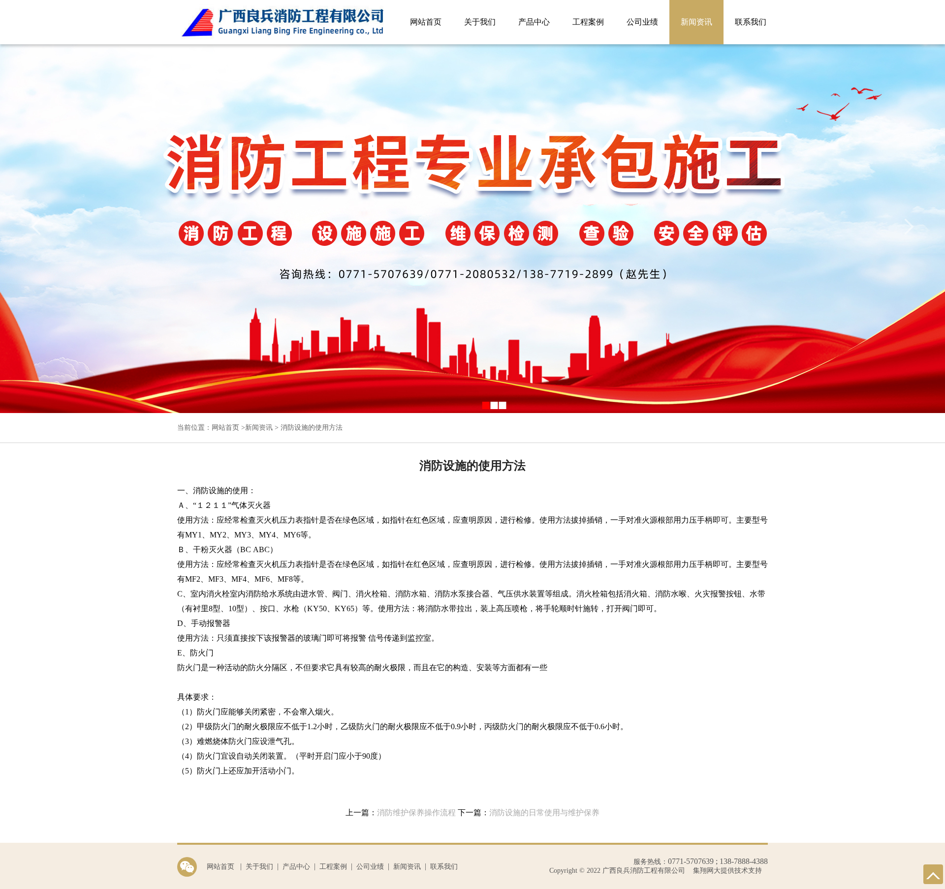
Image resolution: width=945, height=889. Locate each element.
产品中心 (534, 22)
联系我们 (750, 22)
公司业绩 (642, 22)
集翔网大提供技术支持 (726, 870)
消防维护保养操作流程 (416, 812)
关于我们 (480, 22)
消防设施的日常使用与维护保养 (544, 812)
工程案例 (588, 22)
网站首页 (425, 22)
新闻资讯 (696, 22)
